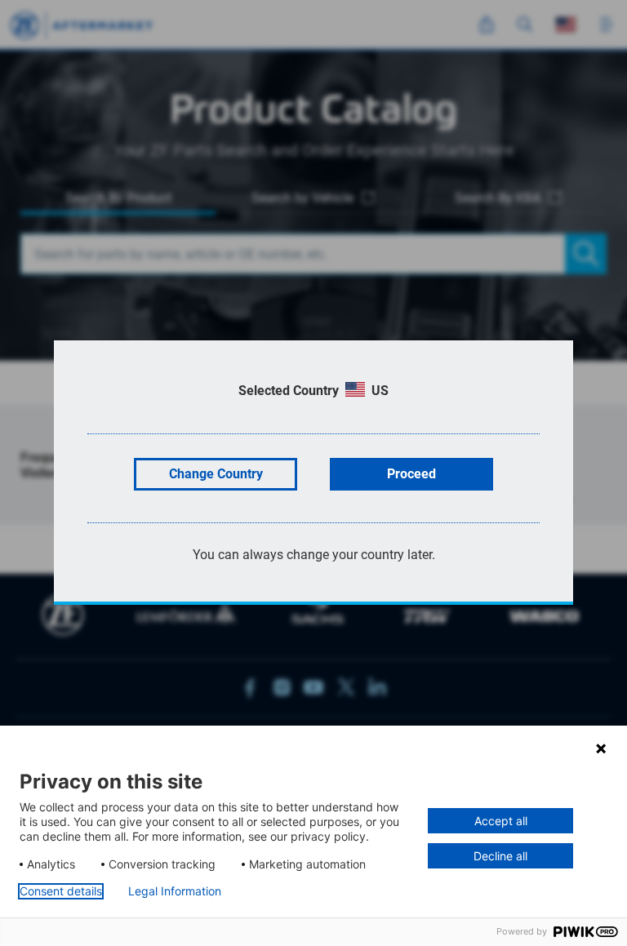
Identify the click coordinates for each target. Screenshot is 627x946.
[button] (600, 748)
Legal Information (174, 891)
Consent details (61, 891)
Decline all (500, 856)
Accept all (500, 821)
